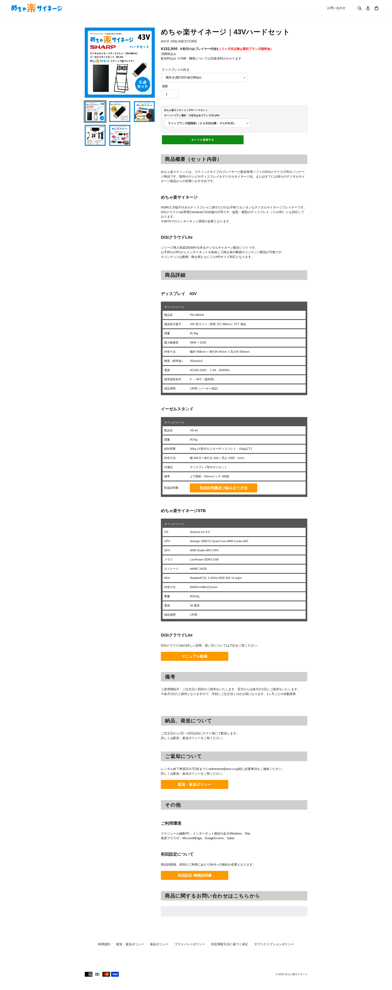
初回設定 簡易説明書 (195, 875)
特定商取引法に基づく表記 (229, 944)
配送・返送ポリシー (194, 784)
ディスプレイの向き (175, 69)
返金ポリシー (159, 944)
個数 (165, 86)
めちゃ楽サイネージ (296, 974)
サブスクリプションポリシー (274, 944)
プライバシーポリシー (190, 944)
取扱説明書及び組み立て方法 (223, 488)
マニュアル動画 (194, 656)
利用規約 (104, 944)
